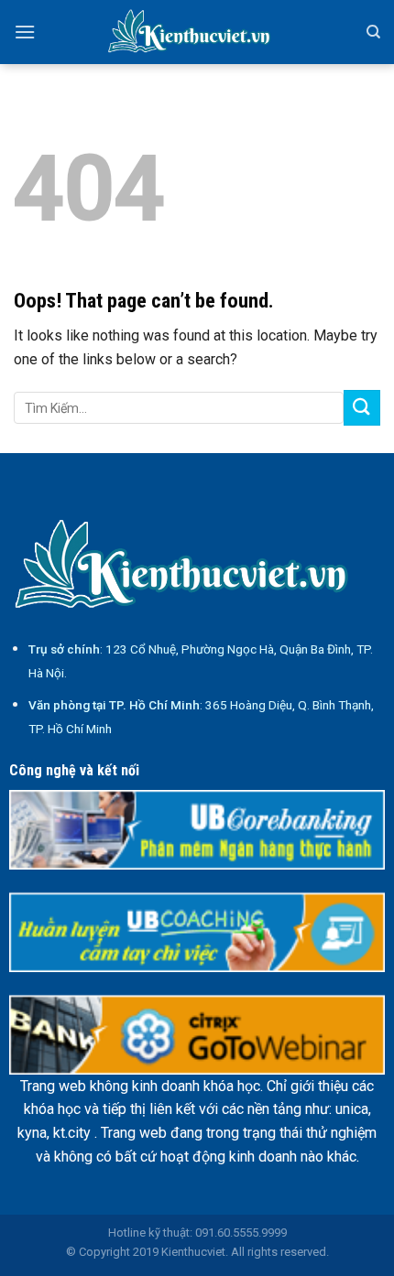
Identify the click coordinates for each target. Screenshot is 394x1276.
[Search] (373, 32)
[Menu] (25, 31)
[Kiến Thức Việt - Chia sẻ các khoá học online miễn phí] (197, 32)
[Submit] (362, 408)
